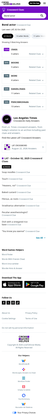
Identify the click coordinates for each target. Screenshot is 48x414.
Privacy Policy (31, 313)
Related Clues (35, 54)
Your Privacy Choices (26, 412)
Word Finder (7, 254)
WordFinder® (24, 364)
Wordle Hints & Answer (12, 268)
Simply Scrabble (24, 390)
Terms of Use (31, 318)
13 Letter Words (22, 36)
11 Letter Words (39, 36)
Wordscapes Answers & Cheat (24, 373)
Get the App (34, 3)
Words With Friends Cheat (13, 259)
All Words (7, 36)
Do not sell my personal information (18, 328)
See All (39, 237)
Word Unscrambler (10, 263)
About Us (6, 313)
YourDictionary (24, 399)
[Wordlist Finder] (24, 339)
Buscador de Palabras (24, 407)
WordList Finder (24, 381)
